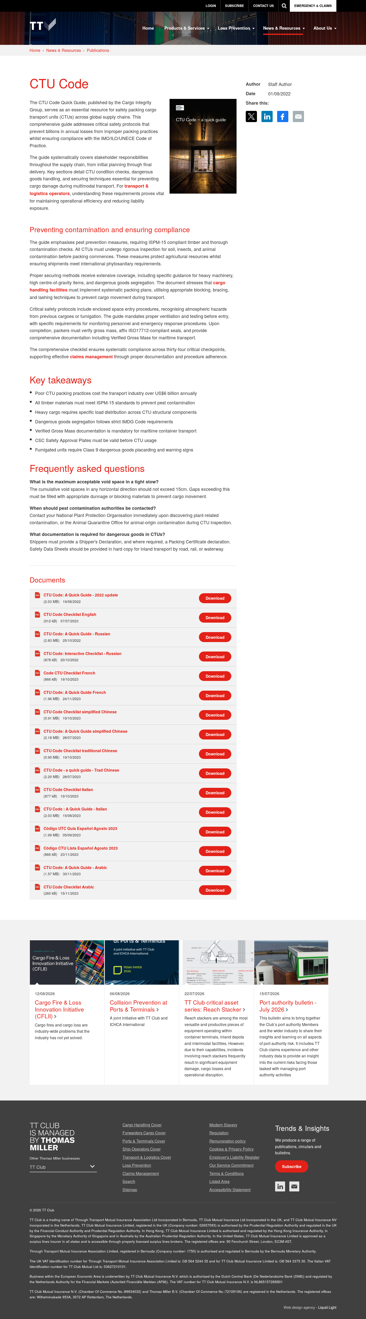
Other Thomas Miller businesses (55, 1158)
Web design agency (300, 1307)
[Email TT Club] (294, 1186)
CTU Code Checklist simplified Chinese (80, 712)
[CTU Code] (203, 146)
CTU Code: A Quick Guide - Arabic (75, 867)
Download (215, 598)
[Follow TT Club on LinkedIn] (280, 1186)
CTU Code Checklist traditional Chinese (80, 750)
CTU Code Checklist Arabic (69, 887)
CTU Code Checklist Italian (68, 789)
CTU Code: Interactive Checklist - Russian (83, 653)
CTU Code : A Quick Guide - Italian (75, 809)
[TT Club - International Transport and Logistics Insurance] (43, 24)
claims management (91, 356)
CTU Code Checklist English (70, 614)
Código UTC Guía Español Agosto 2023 (80, 828)
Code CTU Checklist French (69, 673)
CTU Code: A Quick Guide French (75, 692)
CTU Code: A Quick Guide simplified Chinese (85, 731)
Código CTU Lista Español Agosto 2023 (81, 848)
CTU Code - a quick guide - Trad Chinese (81, 770)
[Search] (284, 6)
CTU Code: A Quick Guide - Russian (77, 634)
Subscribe (292, 1166)
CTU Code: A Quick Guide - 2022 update (81, 595)
